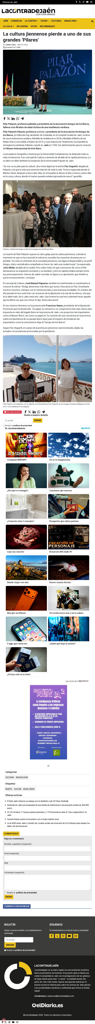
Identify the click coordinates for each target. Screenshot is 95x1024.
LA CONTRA (30, 21)
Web (6, 863)
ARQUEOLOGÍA (22, 777)
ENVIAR (37, 420)
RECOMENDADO (47, 26)
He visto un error (13, 412)
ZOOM (44, 21)
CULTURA (17, 789)
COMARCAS (16, 21)
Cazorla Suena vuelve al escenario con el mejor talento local (33, 819)
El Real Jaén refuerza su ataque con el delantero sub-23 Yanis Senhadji (37, 801)
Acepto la (18, 426)
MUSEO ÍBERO (29, 789)
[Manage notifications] (4, 1020)
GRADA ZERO (70, 21)
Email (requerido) (11, 853)
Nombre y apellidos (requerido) (17, 844)
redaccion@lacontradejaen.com (60, 996)
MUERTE (8, 789)
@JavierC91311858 (12, 47)
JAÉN (5, 21)
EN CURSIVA (22, 26)
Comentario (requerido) (14, 872)
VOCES (34, 26)
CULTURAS (56, 21)
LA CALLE (8, 26)
